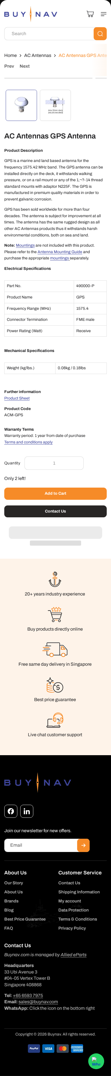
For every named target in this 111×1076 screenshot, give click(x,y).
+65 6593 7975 (28, 995)
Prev (9, 66)
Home (10, 55)
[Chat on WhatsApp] (96, 1061)
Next (25, 66)
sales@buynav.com (38, 1001)
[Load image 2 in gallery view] (55, 105)
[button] (55, 529)
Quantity (12, 463)
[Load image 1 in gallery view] (21, 105)
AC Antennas (37, 55)
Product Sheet (17, 398)
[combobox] (55, 33)
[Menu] (101, 14)
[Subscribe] (83, 845)
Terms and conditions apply (28, 442)
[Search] (100, 33)
